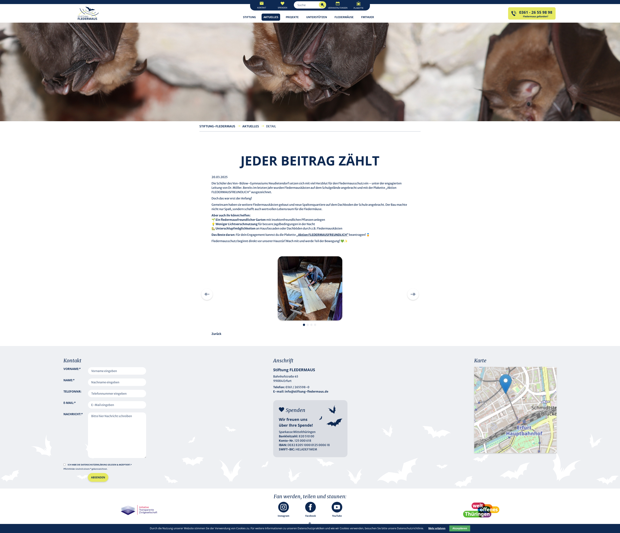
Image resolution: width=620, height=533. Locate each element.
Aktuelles (271, 17)
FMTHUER (367, 17)
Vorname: (72, 371)
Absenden (98, 477)
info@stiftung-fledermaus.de (306, 391)
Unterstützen (316, 17)
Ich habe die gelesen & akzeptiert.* (100, 464)
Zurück (216, 334)
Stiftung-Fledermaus (217, 126)
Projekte (292, 17)
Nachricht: (73, 433)
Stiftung (249, 17)
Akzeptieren (459, 528)
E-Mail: (69, 405)
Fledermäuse (344, 17)
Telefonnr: (72, 391)
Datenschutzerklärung (94, 464)
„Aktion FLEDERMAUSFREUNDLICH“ (322, 235)
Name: (69, 382)
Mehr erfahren (436, 528)
